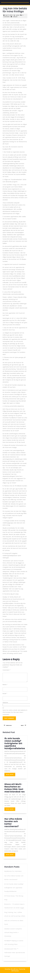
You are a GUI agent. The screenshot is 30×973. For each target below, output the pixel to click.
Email (5, 693)
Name (5, 684)
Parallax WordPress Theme (14, 969)
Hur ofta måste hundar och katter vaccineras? (13, 822)
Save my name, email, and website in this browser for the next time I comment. (15, 712)
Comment (6, 670)
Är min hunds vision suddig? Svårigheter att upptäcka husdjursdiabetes (14, 743)
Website (5, 702)
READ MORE (10, 775)
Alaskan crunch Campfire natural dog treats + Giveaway (13, 932)
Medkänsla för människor (13, 871)
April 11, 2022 (8, 15)
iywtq (17, 15)
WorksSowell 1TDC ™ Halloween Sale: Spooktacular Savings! (14, 952)
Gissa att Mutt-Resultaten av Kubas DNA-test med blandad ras (14, 788)
